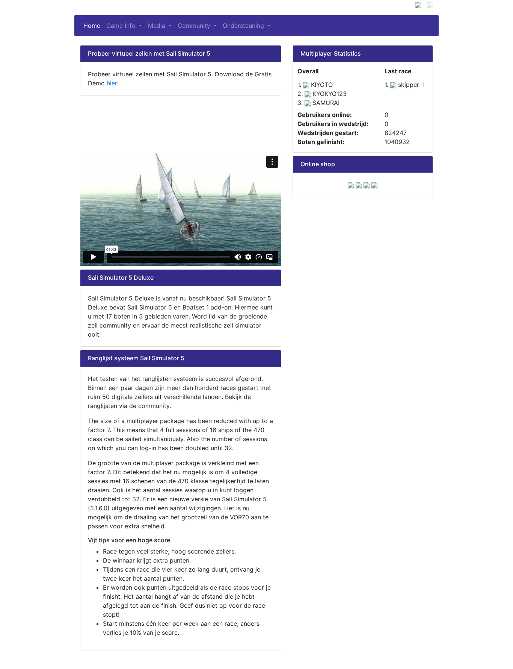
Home (93, 25)
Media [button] (157, 25)
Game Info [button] (121, 25)
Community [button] (195, 25)
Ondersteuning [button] (244, 25)
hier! (113, 83)
